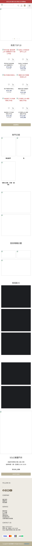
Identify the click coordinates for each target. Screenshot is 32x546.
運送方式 (4, 514)
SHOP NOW (16, 474)
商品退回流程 (5, 517)
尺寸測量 (4, 512)
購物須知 (4, 511)
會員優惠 (4, 502)
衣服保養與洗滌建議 (7, 518)
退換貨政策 (5, 515)
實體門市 (4, 501)
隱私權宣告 (26, 543)
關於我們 (4, 499)
